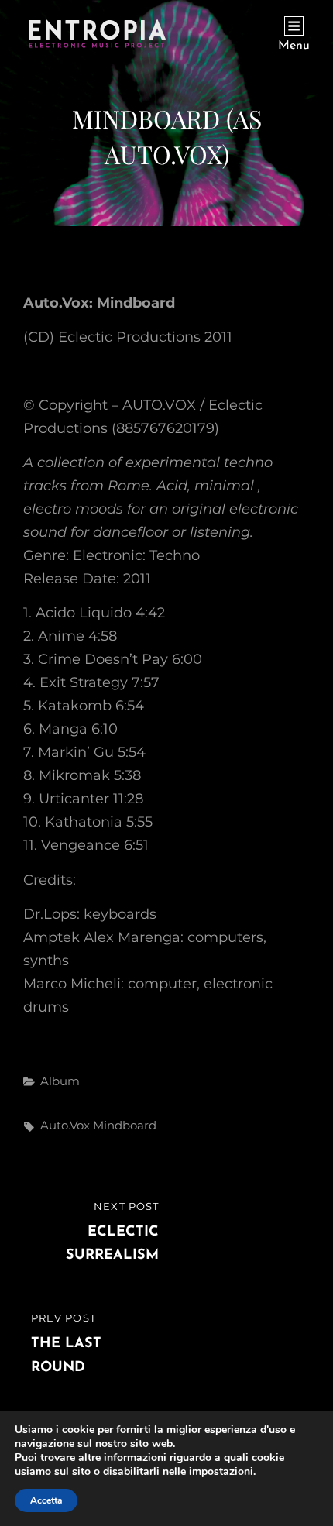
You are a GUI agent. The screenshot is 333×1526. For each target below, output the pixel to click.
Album (60, 1081)
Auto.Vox (65, 1125)
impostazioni (221, 1472)
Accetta (46, 1500)
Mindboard (124, 1125)
